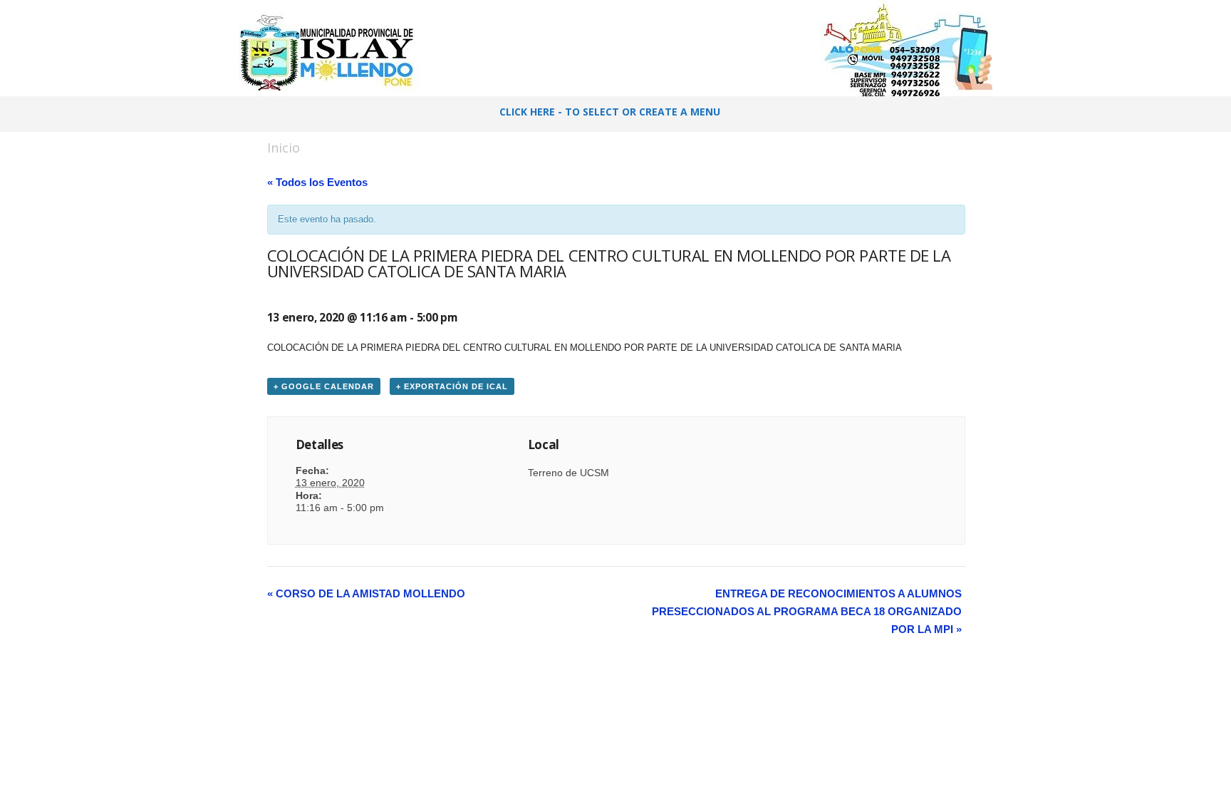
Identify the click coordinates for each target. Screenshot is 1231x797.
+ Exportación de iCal (452, 386)
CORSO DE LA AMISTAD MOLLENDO (366, 593)
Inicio (283, 147)
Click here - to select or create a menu (609, 111)
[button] (958, 114)
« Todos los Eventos (317, 182)
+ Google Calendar (324, 386)
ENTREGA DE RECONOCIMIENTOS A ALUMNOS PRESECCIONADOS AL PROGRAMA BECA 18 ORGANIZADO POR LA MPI (807, 611)
